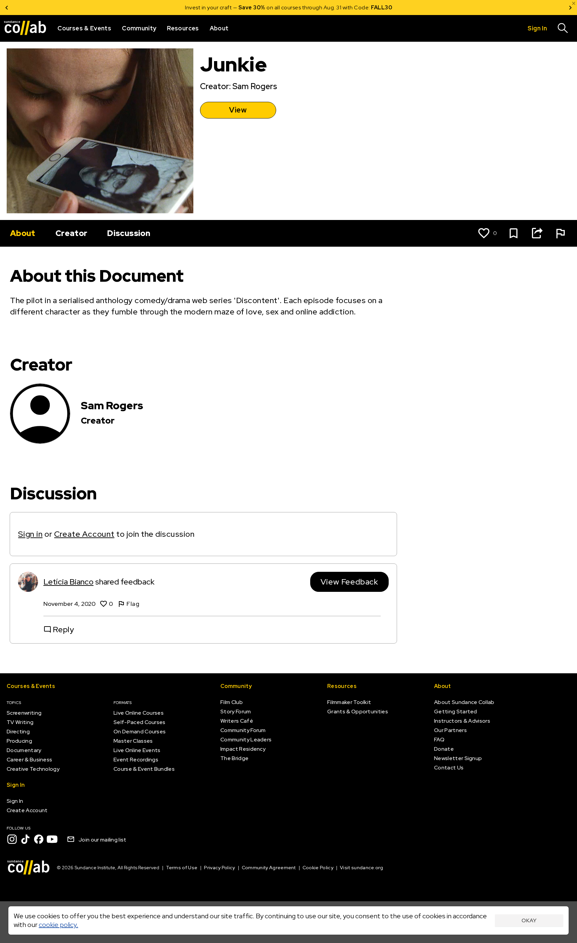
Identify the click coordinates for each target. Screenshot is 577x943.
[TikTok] (25, 839)
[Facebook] (38, 839)
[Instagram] (12, 839)
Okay (529, 920)
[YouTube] (52, 839)
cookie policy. (58, 924)
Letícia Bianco (68, 581)
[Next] (570, 7)
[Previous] (6, 7)
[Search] (563, 28)
